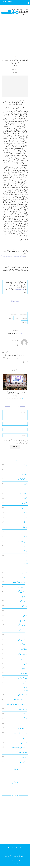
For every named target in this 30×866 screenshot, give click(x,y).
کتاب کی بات (14, 673)
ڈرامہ (13, 567)
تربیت (14, 555)
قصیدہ (13, 536)
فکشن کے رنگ (13, 634)
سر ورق (23, 855)
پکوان (13, 682)
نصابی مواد (14, 756)
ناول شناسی (13, 639)
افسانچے (13, 620)
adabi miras (24, 318)
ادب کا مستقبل (13, 694)
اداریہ (14, 469)
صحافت (13, 606)
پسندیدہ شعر (14, 488)
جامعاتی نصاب (14, 649)
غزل (13, 531)
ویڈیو (13, 663)
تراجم (13, 713)
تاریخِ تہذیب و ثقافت (14, 493)
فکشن (13, 615)
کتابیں (13, 658)
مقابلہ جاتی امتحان (14, 752)
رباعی (13, 527)
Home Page (15, 300)
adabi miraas (14, 314)
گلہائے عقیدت (13, 541)
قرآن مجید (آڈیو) (13, 479)
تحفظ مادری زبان (13, 709)
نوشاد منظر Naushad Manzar (13, 747)
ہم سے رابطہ (8, 855)
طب (13, 610)
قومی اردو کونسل (24, 322)
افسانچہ (13, 507)
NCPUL (16, 318)
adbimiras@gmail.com (18, 289)
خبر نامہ (15, 56)
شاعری (13, 572)
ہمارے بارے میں (16, 855)
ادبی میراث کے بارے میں (13, 699)
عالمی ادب (13, 737)
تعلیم (13, 718)
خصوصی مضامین (13, 728)
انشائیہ (13, 517)
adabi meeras (23, 314)
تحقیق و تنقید (14, 498)
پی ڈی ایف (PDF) (13, 654)
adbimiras (15, 65)
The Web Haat (25, 859)
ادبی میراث (11, 318)
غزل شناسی (13, 586)
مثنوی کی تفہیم (13, 591)
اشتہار (14, 483)
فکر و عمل (13, 742)
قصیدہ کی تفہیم (13, 644)
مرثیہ (13, 546)
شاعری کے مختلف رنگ (13, 582)
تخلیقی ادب (14, 503)
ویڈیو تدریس (13, 761)
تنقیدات (25, 560)
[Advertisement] (15, 34)
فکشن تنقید (13, 630)
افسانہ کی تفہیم (13, 625)
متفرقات (25, 687)
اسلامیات (14, 474)
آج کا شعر (14, 464)
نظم (13, 551)
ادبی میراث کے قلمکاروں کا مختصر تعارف (13, 704)
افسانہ (13, 512)
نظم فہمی (13, 601)
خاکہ (13, 522)
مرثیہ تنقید (13, 596)
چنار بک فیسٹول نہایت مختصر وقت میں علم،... (15, 392)
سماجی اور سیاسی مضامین (13, 733)
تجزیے (13, 577)
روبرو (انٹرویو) (14, 668)
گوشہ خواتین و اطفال (14, 677)
